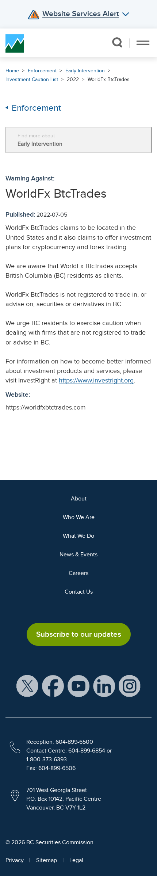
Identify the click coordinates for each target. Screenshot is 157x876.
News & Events (78, 554)
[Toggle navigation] (143, 42)
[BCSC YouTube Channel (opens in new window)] (78, 686)
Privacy (14, 860)
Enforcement (42, 70)
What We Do (78, 536)
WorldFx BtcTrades (109, 79)
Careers (78, 573)
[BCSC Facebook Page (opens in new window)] (53, 686)
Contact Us (79, 592)
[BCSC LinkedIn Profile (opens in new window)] (104, 686)
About (79, 498)
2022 (73, 79)
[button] (117, 42)
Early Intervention (85, 70)
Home (12, 70)
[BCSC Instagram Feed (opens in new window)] (129, 686)
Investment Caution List (31, 79)
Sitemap (46, 860)
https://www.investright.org (96, 380)
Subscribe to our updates (78, 634)
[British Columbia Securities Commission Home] (14, 42)
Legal (76, 860)
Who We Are (79, 517)
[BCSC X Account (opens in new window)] (27, 686)
